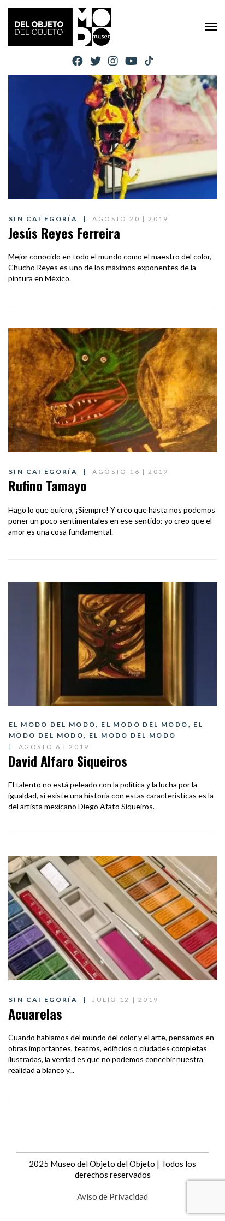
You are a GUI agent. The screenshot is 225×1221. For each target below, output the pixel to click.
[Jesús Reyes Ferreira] (112, 137)
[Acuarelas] (112, 918)
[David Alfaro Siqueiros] (112, 644)
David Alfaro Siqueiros (67, 760)
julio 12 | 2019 (125, 999)
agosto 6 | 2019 (54, 747)
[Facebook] (77, 61)
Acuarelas (35, 1013)
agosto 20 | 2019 (130, 219)
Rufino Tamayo (47, 485)
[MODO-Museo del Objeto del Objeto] (59, 27)
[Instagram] (113, 61)
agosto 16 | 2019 (130, 471)
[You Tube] (131, 61)
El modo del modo (52, 724)
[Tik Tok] (149, 61)
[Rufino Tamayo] (112, 390)
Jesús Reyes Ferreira (64, 232)
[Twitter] (95, 61)
